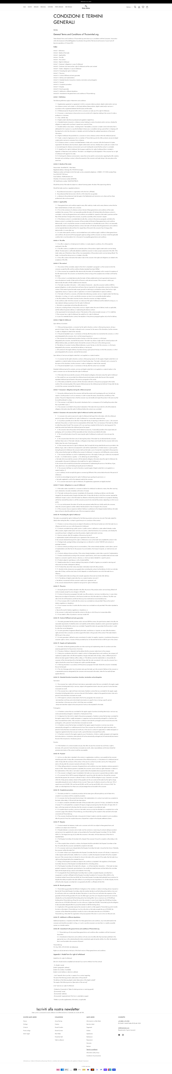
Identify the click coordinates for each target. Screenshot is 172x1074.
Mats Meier (88, 1066)
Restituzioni (90, 1037)
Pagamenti (89, 1027)
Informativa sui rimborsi (29, 1061)
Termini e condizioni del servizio (56, 1061)
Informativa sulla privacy (93, 1052)
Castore (57, 1024)
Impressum (86, 1061)
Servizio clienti (90, 1024)
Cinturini (25, 1027)
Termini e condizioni (92, 1049)
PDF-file (55, 30)
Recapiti (81, 1061)
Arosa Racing (58, 1021)
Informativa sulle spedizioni (71, 1061)
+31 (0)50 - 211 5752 (123, 1021)
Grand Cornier (59, 1030)
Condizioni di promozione (94, 1056)
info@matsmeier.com (123, 1028)
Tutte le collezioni (59, 1040)
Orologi (25, 1024)
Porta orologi (26, 1030)
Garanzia (89, 1043)
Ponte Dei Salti (59, 1037)
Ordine (88, 1030)
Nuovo (25, 1021)
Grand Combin (59, 1027)
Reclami (89, 1046)
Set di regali (26, 1034)
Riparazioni (90, 1040)
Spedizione (90, 1034)
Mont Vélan (58, 1034)
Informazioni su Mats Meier (94, 1021)
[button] (135, 7)
